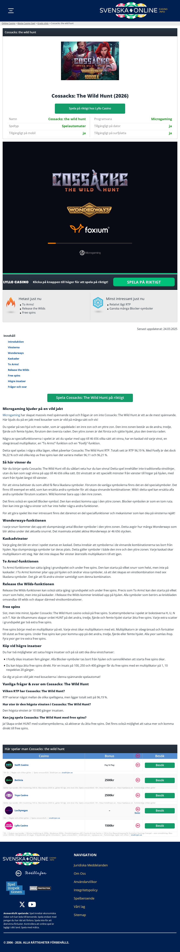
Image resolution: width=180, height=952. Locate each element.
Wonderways (16, 353)
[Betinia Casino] (10, 780)
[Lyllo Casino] (10, 826)
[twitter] (22, 905)
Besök (160, 765)
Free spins (14, 375)
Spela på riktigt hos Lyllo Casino (90, 108)
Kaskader (13, 358)
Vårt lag (79, 906)
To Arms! (13, 364)
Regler (137, 812)
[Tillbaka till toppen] (172, 946)
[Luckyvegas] (10, 810)
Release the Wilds (18, 370)
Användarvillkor (85, 882)
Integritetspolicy (86, 890)
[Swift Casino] (10, 765)
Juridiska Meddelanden (91, 865)
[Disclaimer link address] (36, 873)
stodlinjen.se (67, 772)
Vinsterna (14, 347)
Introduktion (16, 341)
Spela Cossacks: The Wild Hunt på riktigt (90, 397)
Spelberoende (84, 898)
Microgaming (11, 415)
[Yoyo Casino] (10, 795)
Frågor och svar (17, 386)
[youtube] (32, 905)
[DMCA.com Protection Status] (40, 888)
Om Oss (80, 873)
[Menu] (11, 10)
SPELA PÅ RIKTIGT (144, 282)
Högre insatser (17, 381)
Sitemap (80, 915)
